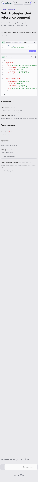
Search (18, 3)
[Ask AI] (34, 42)
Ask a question (7, 23)
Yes (21, 459)
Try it (34, 51)
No (28, 459)
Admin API (4, 9)
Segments (12, 9)
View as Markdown (8, 25)
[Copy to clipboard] (31, 42)
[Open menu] (35, 3)
